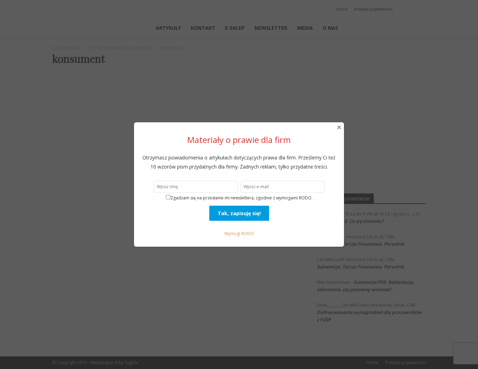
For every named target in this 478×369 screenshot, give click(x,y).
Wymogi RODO (239, 234)
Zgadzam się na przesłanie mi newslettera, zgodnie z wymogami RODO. (241, 198)
